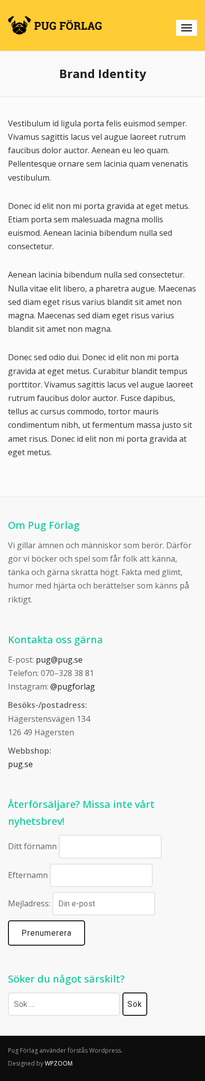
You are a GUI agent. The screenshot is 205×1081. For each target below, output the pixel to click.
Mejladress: (30, 903)
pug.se (20, 764)
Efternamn (28, 875)
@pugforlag (72, 686)
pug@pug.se (59, 659)
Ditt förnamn (32, 846)
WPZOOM (59, 1063)
